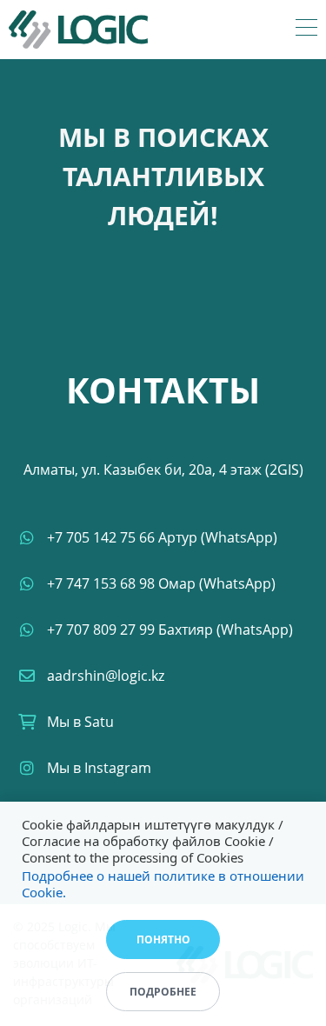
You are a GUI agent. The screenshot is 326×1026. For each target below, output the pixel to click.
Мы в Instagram (99, 767)
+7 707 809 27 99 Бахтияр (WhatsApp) (170, 629)
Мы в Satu (80, 721)
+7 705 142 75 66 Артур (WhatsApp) (162, 537)
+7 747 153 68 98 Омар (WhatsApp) (161, 583)
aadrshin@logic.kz (105, 675)
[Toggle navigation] (306, 29)
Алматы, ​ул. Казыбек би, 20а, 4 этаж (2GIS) (163, 469)
